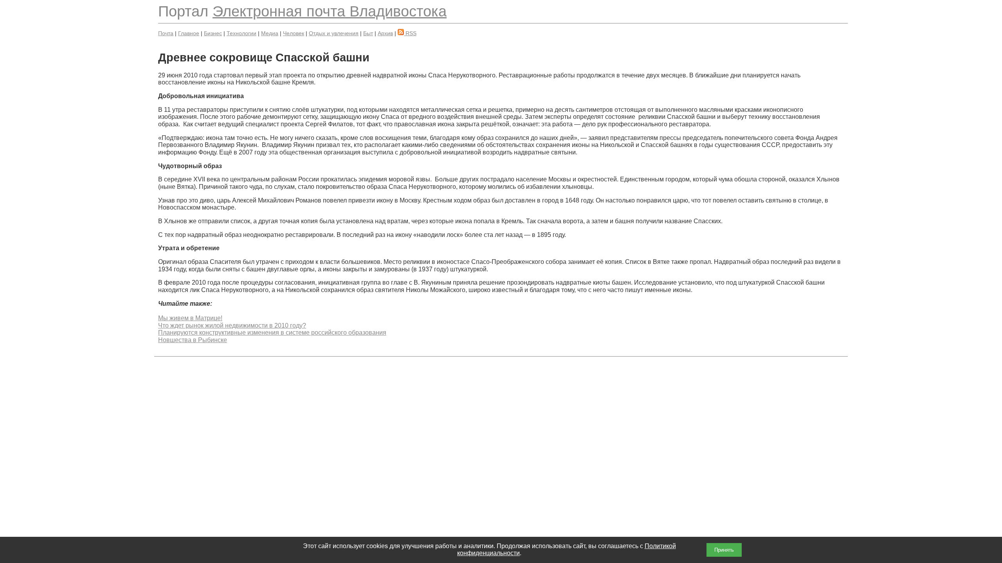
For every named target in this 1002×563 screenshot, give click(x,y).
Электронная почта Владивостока (330, 11)
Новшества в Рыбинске (192, 340)
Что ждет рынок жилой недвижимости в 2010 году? (232, 325)
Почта (165, 33)
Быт (368, 33)
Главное (188, 33)
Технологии (241, 33)
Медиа (269, 33)
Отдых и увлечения (334, 33)
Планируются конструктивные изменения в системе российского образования (272, 332)
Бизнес (213, 33)
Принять (724, 550)
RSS (410, 33)
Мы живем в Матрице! (190, 318)
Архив (385, 33)
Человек (293, 33)
